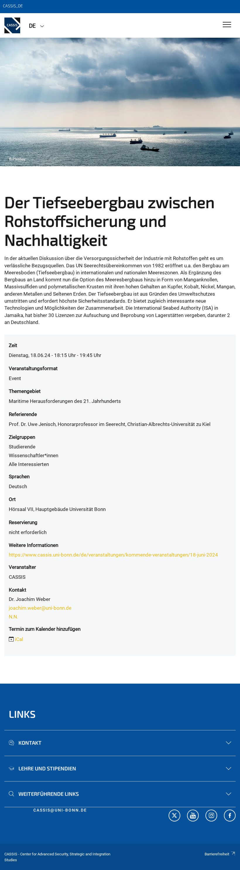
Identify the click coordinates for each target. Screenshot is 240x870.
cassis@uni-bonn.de (60, 810)
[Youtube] (193, 816)
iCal (19, 639)
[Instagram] (211, 816)
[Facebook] (230, 816)
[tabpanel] (120, 102)
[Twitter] (174, 816)
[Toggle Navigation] (227, 25)
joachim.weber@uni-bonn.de (40, 608)
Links (22, 714)
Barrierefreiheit (217, 854)
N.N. (13, 617)
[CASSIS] (12, 25)
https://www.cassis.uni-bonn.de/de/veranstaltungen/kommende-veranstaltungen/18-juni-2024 (113, 555)
